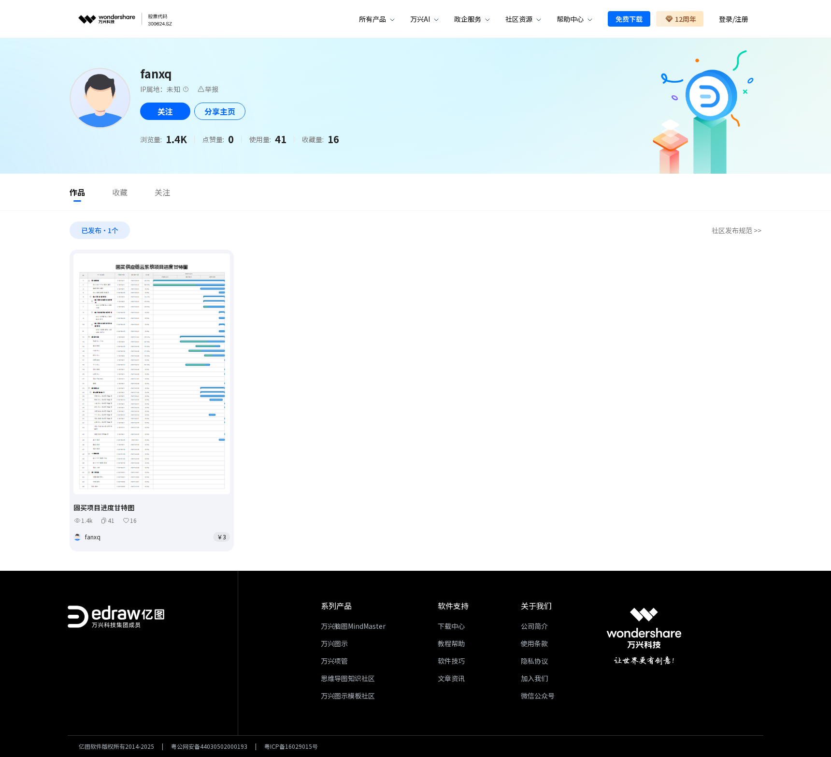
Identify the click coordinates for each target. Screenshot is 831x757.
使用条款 (534, 643)
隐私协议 (534, 661)
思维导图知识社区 (348, 678)
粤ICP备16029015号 (291, 746)
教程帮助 (451, 643)
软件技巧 (451, 661)
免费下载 (629, 19)
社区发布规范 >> (736, 230)
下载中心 (451, 626)
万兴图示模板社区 (348, 695)
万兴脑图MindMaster (353, 626)
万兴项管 (334, 661)
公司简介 (534, 626)
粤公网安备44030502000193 (209, 746)
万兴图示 (334, 643)
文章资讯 (451, 678)
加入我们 (534, 678)
